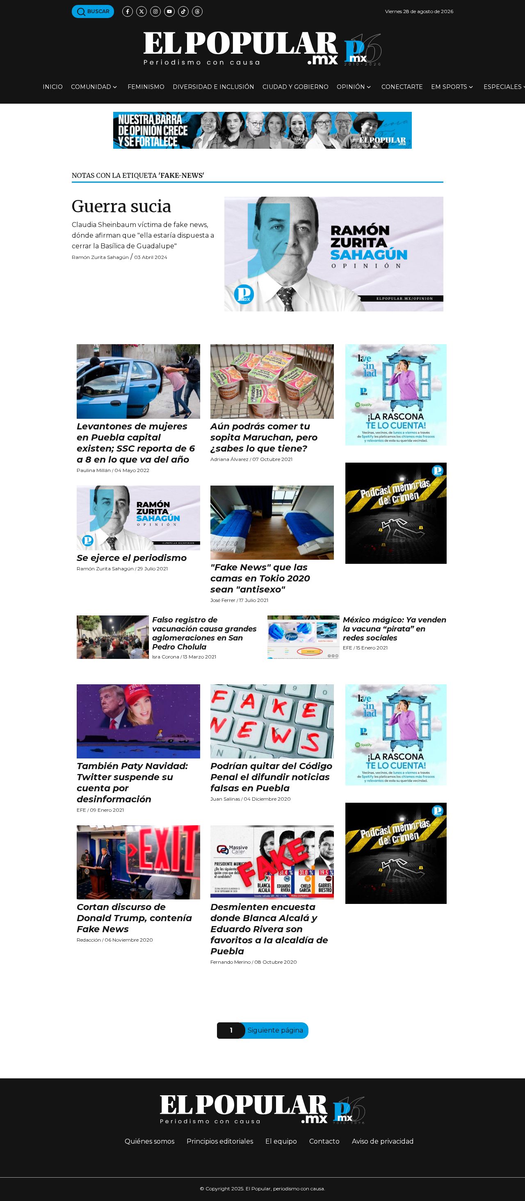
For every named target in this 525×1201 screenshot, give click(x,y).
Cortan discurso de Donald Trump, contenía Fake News (134, 918)
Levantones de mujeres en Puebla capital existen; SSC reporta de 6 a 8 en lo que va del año (136, 443)
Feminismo (146, 87)
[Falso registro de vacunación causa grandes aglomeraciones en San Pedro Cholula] (113, 637)
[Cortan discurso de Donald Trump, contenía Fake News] (139, 862)
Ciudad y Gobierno (295, 87)
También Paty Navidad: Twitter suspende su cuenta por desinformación (132, 783)
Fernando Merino (230, 962)
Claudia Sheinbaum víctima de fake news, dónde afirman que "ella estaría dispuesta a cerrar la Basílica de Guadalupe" (143, 235)
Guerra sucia (121, 206)
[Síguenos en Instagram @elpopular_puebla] (155, 11)
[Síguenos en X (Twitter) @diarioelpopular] (141, 11)
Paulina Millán (94, 470)
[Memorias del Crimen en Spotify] (396, 513)
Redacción (89, 940)
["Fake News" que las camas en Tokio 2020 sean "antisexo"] (272, 523)
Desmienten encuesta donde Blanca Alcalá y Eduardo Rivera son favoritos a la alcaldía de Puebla (269, 929)
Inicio (53, 87)
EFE (347, 648)
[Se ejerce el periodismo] (139, 518)
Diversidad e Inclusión (213, 87)
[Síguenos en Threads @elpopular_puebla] (197, 11)
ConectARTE (402, 87)
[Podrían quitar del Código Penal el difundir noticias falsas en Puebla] (272, 721)
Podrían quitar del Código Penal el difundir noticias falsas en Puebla (271, 777)
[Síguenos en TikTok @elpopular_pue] (183, 11)
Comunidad (91, 87)
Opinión (351, 87)
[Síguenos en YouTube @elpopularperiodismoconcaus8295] (169, 11)
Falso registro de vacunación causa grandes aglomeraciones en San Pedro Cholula (204, 633)
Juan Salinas (225, 799)
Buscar (98, 11)
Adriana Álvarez (229, 459)
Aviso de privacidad (383, 1141)
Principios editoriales (220, 1141)
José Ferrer (222, 600)
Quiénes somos (149, 1141)
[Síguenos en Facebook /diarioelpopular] (127, 11)
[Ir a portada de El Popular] (262, 48)
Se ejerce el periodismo (132, 557)
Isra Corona (165, 657)
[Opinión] (262, 130)
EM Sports (449, 87)
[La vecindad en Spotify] (396, 394)
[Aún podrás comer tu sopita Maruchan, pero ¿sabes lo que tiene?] (272, 381)
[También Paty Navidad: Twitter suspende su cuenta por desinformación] (139, 721)
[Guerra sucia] (333, 253)
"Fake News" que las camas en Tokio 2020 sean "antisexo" (260, 578)
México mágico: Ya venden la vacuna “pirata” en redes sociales (394, 629)
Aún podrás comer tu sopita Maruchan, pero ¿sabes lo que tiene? (263, 437)
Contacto (324, 1141)
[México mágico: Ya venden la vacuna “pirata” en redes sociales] (303, 637)
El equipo (281, 1141)
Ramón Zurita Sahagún (100, 257)
